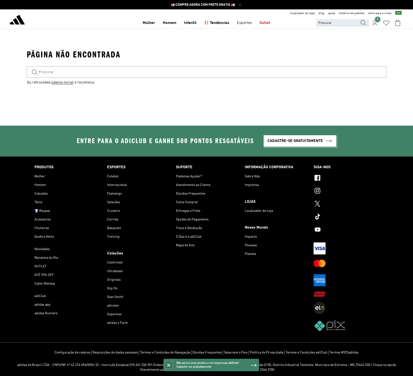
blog (321, 13)
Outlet (265, 23)
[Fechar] (169, 365)
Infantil (190, 23)
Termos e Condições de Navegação (165, 352)
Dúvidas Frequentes (207, 352)
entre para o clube (379, 13)
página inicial (62, 82)
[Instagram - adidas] (346, 191)
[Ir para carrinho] (397, 23)
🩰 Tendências (216, 23)
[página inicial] (17, 20)
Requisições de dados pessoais (115, 352)
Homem (169, 23)
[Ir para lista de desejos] (386, 23)
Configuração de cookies (72, 352)
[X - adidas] (346, 204)
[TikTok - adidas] (346, 217)
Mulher (149, 23)
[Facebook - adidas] (346, 178)
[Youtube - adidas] (346, 230)
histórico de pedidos (351, 13)
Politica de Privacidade (266, 352)
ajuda (331, 13)
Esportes (244, 23)
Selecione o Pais (236, 352)
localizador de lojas (302, 13)
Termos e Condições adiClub (306, 352)
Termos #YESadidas (344, 352)
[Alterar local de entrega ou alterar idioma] (398, 13)
